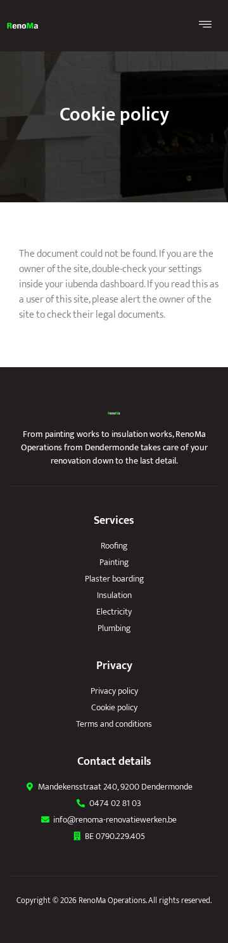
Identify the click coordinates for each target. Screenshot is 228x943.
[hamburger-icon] (206, 26)
